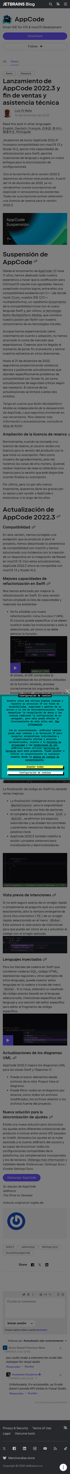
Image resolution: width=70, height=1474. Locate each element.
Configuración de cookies (35, 772)
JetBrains (31, 1465)
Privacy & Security (15, 1428)
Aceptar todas (35, 766)
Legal (6, 1433)
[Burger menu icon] (65, 4)
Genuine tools (25, 1433)
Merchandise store (20, 1458)
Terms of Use (41, 1428)
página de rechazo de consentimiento (42, 758)
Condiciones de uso (45, 745)
